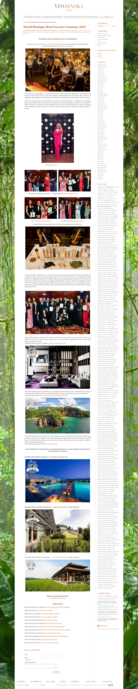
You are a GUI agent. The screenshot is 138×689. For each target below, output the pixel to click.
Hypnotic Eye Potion (109, 200)
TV (116, 371)
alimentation (114, 497)
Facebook (109, 685)
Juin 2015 (100, 113)
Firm (98, 253)
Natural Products (109, 210)
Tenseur (99, 503)
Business (109, 549)
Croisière (115, 346)
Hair (114, 520)
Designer (109, 413)
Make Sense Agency (109, 460)
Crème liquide (114, 218)
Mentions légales (75, 685)
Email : (27, 658)
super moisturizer (113, 423)
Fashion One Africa (108, 489)
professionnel (100, 309)
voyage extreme (112, 369)
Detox (116, 256)
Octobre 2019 (101, 64)
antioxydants (113, 524)
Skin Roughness (102, 233)
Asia (98, 435)
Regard (113, 287)
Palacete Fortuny (102, 266)
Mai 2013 (100, 142)
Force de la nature (106, 227)
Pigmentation (105, 282)
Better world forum (106, 417)
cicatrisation (100, 210)
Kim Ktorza (114, 293)
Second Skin (106, 204)
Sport (114, 268)
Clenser (110, 578)
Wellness (111, 357)
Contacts (95, 685)
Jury (104, 547)
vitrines (99, 340)
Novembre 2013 (102, 138)
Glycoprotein (105, 340)
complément (101, 220)
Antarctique (100, 212)
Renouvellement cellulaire (105, 495)
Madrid (112, 464)
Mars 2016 (100, 101)
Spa (103, 415)
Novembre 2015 (102, 107)
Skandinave (111, 332)
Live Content (109, 313)
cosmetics (100, 299)
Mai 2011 (100, 177)
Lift (115, 280)
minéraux (107, 487)
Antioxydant (114, 320)
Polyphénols (110, 324)
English (99, 53)
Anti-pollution (107, 278)
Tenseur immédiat (108, 386)
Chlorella (99, 553)
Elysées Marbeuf (110, 383)
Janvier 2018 (101, 76)
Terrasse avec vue (112, 532)
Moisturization (106, 396)
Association (115, 373)
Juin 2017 (100, 88)
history (110, 565)
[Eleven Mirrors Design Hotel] (58, 367)
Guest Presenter (45, 32)
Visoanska (108, 187)
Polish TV (113, 580)
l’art (102, 253)
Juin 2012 (100, 156)
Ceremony (113, 404)
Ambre (104, 272)
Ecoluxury (104, 235)
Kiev (98, 578)
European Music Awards (104, 493)
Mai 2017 (100, 90)
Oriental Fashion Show (108, 249)
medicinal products (109, 431)
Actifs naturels (101, 561)
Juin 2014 (100, 130)
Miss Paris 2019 (111, 264)
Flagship (111, 470)
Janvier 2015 (101, 123)
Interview (113, 398)
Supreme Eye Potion (103, 218)
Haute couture (106, 342)
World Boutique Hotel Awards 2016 (48, 44)
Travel (99, 45)
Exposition (113, 396)
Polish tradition (108, 299)
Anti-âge (111, 491)
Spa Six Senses (110, 541)
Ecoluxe (104, 297)
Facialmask (114, 342)
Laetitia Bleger (108, 276)
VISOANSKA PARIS (54, 106)
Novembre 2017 (102, 80)
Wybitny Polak (101, 501)
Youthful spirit (101, 37)
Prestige (99, 522)
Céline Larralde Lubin (103, 462)
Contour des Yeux (109, 311)
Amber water (101, 534)
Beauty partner (109, 247)
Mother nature (111, 474)
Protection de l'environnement (106, 350)
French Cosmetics (102, 476)
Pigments (106, 588)
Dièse (117, 332)
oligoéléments (110, 388)
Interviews (109, 338)
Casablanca (114, 384)
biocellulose (108, 258)
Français (100, 57)
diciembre (109, 380)
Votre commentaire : (31, 662)
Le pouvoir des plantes (112, 458)
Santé (104, 237)
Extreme (103, 326)
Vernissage (100, 431)
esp (104, 685)
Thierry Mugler (109, 569)
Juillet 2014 (100, 128)
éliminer (109, 553)
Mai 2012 (100, 157)
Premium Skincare (112, 479)
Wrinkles (99, 320)
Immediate (106, 404)
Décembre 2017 (102, 78)
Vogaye (108, 501)
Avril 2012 (100, 159)
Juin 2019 (100, 70)
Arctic (104, 320)
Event (115, 334)
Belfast (104, 194)
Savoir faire (110, 555)
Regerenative (108, 400)
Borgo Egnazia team (78, 221)
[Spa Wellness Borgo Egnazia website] (58, 480)
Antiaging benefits (102, 423)
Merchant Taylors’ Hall (61, 46)
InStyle (115, 284)
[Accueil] (69, 7)
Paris (103, 419)
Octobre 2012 (101, 148)
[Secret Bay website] (58, 415)
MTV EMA (109, 402)
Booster (110, 570)
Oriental (99, 429)
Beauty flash (107, 191)
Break (112, 466)
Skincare (99, 520)
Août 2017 (100, 84)
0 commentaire (60, 30)
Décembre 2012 (102, 144)
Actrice (112, 427)
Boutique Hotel (101, 365)
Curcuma (105, 196)
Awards (33, 32)
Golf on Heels (109, 415)
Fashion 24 (107, 293)
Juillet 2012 (100, 154)
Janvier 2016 (101, 103)
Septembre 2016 (102, 95)
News (107, 16)
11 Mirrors (36, 339)
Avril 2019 (100, 72)
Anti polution (111, 241)
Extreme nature (111, 272)
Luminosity (109, 410)
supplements (104, 578)
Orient (113, 278)
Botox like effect (113, 516)
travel (107, 439)
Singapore (110, 295)
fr (98, 685)
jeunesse (108, 576)
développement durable (104, 290)
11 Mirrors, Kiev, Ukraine (46, 610)
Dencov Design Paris (103, 390)
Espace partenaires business (63, 685)
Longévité (100, 421)
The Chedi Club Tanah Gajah (61, 557)
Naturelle (99, 243)
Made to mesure (107, 520)
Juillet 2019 (100, 68)
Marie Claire (109, 348)
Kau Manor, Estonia (51, 620)
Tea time (105, 557)
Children (104, 346)
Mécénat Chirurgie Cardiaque (106, 483)
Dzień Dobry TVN (102, 507)
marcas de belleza (102, 448)
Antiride (99, 235)
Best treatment (109, 509)
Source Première (102, 369)
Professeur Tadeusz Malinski (109, 435)
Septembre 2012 (102, 150)
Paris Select (100, 567)
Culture (104, 264)
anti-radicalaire (101, 439)
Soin (103, 223)
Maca (108, 365)
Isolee (104, 553)
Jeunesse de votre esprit (73, 16)
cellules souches (108, 284)
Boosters (105, 241)
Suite (106, 332)
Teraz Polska (101, 400)
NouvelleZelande (101, 256)
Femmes (114, 258)
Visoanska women (108, 208)
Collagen (99, 491)
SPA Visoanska (111, 202)
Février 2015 (101, 121)
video (98, 355)
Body (101, 489)
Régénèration (101, 433)
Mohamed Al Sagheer (103, 518)
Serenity (111, 196)
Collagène (100, 406)
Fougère (113, 353)
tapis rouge (111, 319)
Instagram (112, 685)
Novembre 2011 (102, 167)
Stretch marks (113, 559)
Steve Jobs (106, 450)
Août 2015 (100, 111)
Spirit (111, 441)
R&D (111, 282)
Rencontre (115, 282)
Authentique (100, 322)
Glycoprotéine (101, 388)
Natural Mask (101, 576)
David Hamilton (107, 538)
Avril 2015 (100, 117)
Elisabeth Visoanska (79, 32)
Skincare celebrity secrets (109, 330)
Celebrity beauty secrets (104, 315)
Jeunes (99, 415)
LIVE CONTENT (102, 43)
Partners (104, 429)
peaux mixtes (107, 427)
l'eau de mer (101, 258)
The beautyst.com (102, 216)
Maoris (103, 410)
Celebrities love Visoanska (105, 454)
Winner (114, 499)
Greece (112, 365)
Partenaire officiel (102, 295)
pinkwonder (100, 192)
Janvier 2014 (101, 136)
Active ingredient (113, 216)
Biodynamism (100, 336)
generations (111, 280)
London (113, 270)
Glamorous (107, 398)
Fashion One (101, 313)
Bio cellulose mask (113, 551)
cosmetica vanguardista (111, 526)
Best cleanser (110, 510)
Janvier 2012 (101, 163)
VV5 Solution (101, 375)
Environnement (113, 437)
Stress (99, 411)
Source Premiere (106, 355)
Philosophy (100, 586)
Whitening (107, 220)
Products (99, 499)
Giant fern (115, 553)
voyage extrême (114, 512)
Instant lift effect (107, 503)
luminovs (99, 384)
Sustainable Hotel (102, 445)
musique (111, 334)
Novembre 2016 (102, 94)
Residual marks (107, 499)
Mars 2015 (100, 119)
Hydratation (100, 255)
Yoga (114, 495)
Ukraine (110, 268)
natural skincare (109, 363)
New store (100, 526)
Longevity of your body (104, 35)
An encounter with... (103, 39)
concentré (107, 322)
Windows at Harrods (112, 433)
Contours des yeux (102, 359)
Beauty (114, 344)
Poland (99, 334)
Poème (113, 307)
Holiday (109, 320)
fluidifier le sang (107, 392)
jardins (99, 474)
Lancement (104, 565)
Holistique (100, 284)
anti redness (110, 257)
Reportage (100, 398)
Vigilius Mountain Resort (70, 193)
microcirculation (112, 475)
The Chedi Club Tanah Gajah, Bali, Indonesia (57, 630)
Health (112, 487)
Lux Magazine (108, 406)
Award (114, 565)
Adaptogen (105, 491)
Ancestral (105, 189)
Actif (114, 313)
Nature (104, 549)
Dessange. (106, 222)
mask (115, 295)
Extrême (105, 319)
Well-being (100, 260)
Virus (104, 532)
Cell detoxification (110, 336)
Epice (111, 588)
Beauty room (101, 458)
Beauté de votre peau (33, 16)
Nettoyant (106, 260)
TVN (98, 555)
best (106, 534)
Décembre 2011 (102, 165)
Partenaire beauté (102, 571)
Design (104, 477)
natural (112, 390)
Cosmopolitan (110, 456)
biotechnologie (101, 510)
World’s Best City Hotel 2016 (57, 343)
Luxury (102, 307)
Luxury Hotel (110, 514)
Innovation (103, 555)
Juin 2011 (100, 175)
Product (99, 297)
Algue (116, 472)
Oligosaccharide (113, 359)
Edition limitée (101, 528)
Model (104, 324)
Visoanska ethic (102, 202)
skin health (100, 425)
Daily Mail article (109, 425)
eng (101, 685)
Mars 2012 (100, 161)
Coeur (111, 377)
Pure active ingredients (104, 206)
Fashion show (110, 543)
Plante (103, 317)
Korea (108, 466)
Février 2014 (101, 134)
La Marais (109, 198)
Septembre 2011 (102, 171)
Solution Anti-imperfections (110, 522)
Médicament (105, 512)
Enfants (116, 386)
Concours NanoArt (102, 582)
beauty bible (107, 288)
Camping (108, 419)
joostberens (114, 204)
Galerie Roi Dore (111, 408)
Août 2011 (100, 173)
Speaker (99, 427)
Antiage (104, 474)
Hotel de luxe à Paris (103, 361)
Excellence (109, 477)
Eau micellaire (105, 452)
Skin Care (116, 414)
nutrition (103, 472)
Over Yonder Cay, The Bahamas (49, 643)
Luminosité (113, 439)
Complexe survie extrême (108, 545)
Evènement (108, 375)
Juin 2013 (100, 140)
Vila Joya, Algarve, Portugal (49, 617)
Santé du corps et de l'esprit (110, 367)
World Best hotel (102, 479)
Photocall (104, 551)
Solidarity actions (102, 274)
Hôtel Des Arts (101, 348)
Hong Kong (105, 357)
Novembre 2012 (102, 146)
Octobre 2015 (101, 109)
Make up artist (106, 353)
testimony (110, 444)
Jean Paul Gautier (108, 243)
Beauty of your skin (103, 33)
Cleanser (115, 338)
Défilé (111, 450)
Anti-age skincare (113, 534)
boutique (113, 251)
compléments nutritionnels (105, 584)
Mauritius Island (102, 226)
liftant (115, 568)
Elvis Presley (110, 547)
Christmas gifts (101, 338)
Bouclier (99, 537)
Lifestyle (99, 549)
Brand (105, 192)
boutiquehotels (101, 198)
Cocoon (112, 253)
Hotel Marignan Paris (108, 301)
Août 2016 (100, 97)
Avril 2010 (100, 179)
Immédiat (116, 348)
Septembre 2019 (102, 66)
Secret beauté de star (103, 524)
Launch (109, 346)
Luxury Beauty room (110, 255)
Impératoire (100, 187)
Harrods (108, 394)
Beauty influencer (112, 233)
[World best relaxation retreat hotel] (58, 575)
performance (107, 251)
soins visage (111, 297)
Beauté (116, 505)
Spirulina (113, 539)
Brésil (109, 239)
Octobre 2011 (101, 169)
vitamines (99, 371)
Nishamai (113, 462)
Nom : (26, 654)
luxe (116, 474)
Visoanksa (106, 377)
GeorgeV (104, 411)
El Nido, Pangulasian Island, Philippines (58, 607)
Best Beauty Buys (113, 507)
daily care (104, 464)
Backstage (108, 307)
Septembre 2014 (102, 126)
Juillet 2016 (100, 99)
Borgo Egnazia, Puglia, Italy (58, 457)
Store (105, 305)
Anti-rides (99, 386)
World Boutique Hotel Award (109, 446)
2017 (106, 334)
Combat (112, 536)
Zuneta (114, 380)
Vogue (113, 315)
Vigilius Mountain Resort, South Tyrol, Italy (56, 636)
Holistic (99, 477)
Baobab (109, 237)
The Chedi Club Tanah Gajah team (41, 221)
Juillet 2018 (100, 74)
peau (116, 210)
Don (112, 206)
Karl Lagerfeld (110, 472)
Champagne (100, 508)
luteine (109, 530)
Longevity (113, 501)
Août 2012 (100, 152)
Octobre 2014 (101, 125)
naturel (99, 410)
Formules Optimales (109, 371)
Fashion (107, 309)
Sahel (98, 464)
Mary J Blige (101, 332)
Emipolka (112, 421)
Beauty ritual (101, 363)
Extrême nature (101, 468)
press (104, 530)
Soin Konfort (105, 437)
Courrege (99, 200)
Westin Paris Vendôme (104, 270)
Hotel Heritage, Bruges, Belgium (50, 613)
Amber (99, 437)
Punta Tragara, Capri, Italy (54, 623)
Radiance (106, 563)
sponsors (99, 196)
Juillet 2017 (100, 86)
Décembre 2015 (102, 105)
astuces (115, 477)
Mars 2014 (100, 132)
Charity (105, 268)
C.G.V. (82, 685)
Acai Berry (107, 229)
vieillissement (106, 384)
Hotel (103, 334)
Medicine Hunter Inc (103, 536)
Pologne (114, 198)
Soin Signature (105, 574)
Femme (99, 346)
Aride (102, 311)
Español (99, 55)
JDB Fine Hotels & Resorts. (50, 444)
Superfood (100, 245)
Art (103, 539)
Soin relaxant (107, 497)
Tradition (106, 212)
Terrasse (99, 460)
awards (99, 367)
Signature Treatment (111, 224)
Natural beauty (101, 543)
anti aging (113, 361)
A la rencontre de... (91, 16)
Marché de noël (111, 195)
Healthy (99, 282)
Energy (115, 214)
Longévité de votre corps (52, 16)
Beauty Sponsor (108, 214)
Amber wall (114, 191)
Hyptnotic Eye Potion (108, 505)
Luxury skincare (102, 328)
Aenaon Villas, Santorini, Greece (51, 633)
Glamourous (114, 518)
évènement (106, 253)
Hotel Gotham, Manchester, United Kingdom (52, 626)
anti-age (110, 192)
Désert (99, 317)
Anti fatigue (108, 344)
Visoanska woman (102, 516)
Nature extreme (112, 429)
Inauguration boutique (108, 443)
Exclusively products (103, 441)
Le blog (25, 22)
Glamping (107, 539)
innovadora (103, 466)
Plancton (112, 452)
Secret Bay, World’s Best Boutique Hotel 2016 (54, 395)
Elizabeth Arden (102, 514)
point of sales (113, 231)
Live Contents (111, 326)
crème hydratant (113, 582)
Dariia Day (113, 574)
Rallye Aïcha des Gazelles (105, 286)
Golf (117, 287)
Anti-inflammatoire (112, 481)
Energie (103, 247)
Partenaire (106, 421)
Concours (115, 410)
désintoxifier (110, 328)
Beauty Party (111, 305)
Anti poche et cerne (112, 468)
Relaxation (106, 379)
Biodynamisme (101, 402)
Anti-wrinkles (107, 586)
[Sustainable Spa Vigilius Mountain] (58, 530)
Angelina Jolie (108, 262)
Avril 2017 (100, 92)
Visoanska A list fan (103, 470)
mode (112, 419)
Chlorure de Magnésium (104, 373)
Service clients (88, 685)
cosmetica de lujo (102, 481)
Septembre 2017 (102, 82)
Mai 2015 (100, 115)
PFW (108, 464)
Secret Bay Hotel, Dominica (58, 598)
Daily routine (101, 383)
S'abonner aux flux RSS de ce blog (107, 629)
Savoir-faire (114, 576)
